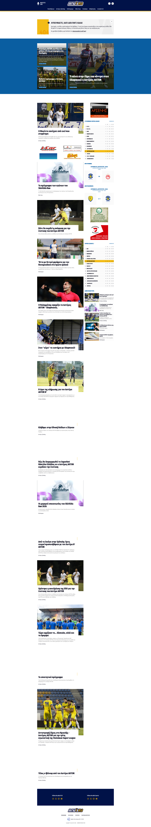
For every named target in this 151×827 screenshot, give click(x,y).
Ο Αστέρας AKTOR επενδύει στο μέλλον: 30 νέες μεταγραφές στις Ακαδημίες (51, 51)
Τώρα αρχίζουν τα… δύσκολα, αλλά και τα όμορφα (56, 634)
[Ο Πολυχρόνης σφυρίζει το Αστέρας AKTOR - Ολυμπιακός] (60, 292)
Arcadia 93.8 (100, 9)
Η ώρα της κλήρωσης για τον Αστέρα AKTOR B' (55, 390)
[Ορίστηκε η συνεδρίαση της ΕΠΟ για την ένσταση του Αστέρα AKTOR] (60, 575)
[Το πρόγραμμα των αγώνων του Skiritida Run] (60, 175)
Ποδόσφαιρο (70, 9)
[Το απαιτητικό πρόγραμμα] (60, 664)
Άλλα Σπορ (78, 9)
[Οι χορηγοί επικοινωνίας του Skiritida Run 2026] (60, 493)
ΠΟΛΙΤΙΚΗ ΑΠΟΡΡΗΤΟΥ (86, 815)
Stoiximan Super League (92, 121)
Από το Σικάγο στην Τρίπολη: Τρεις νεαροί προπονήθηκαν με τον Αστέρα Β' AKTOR (56, 544)
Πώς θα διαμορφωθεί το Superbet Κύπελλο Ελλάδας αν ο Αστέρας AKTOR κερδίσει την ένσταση (56, 464)
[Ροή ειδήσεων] (109, 3)
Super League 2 (89, 243)
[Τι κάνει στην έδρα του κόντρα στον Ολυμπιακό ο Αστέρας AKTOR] (92, 317)
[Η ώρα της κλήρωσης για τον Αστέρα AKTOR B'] (60, 376)
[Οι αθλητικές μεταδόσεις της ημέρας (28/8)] (92, 326)
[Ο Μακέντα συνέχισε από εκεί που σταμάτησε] (60, 118)
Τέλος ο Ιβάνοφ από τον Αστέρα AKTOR (56, 773)
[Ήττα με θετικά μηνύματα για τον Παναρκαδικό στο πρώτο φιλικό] (60, 251)
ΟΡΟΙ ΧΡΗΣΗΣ (70, 815)
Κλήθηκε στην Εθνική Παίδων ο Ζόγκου (56, 427)
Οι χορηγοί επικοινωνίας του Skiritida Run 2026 (55, 505)
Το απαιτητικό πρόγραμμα (50, 677)
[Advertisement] (48, 148)
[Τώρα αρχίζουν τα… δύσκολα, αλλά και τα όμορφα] (60, 620)
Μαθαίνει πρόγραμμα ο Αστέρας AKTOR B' (51, 80)
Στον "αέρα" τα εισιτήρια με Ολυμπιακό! (56, 347)
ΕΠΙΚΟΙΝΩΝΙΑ (63, 815)
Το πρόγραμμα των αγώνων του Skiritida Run (53, 187)
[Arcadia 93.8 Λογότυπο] (75, 3)
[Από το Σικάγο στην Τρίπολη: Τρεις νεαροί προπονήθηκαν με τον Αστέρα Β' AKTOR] (60, 531)
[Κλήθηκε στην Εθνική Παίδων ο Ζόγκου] (60, 417)
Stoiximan (84, 9)
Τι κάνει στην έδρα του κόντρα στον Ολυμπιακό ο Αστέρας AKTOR (89, 78)
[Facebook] (53, 798)
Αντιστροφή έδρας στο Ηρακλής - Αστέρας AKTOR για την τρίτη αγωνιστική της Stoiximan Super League (56, 735)
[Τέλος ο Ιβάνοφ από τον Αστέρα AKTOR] (60, 762)
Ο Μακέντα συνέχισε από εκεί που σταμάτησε (53, 132)
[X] (91, 798)
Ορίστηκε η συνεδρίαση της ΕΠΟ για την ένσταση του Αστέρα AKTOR (56, 590)
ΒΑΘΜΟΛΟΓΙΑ (111, 121)
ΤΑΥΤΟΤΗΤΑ (77, 815)
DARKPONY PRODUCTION (81, 822)
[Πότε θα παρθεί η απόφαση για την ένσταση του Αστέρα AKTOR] (60, 215)
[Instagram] (59, 798)
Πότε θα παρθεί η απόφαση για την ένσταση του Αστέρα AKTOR (54, 229)
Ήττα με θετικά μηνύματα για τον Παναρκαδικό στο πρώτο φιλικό (53, 263)
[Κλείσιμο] (112, 21)
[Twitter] (56, 798)
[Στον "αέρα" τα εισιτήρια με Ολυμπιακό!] (60, 334)
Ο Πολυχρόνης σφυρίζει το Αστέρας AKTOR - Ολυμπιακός (54, 306)
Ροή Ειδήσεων (51, 9)
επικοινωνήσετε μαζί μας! (79, 31)
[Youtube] (62, 798)
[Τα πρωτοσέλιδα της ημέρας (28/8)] (92, 336)
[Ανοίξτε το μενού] (112, 3)
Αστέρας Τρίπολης (60, 9)
